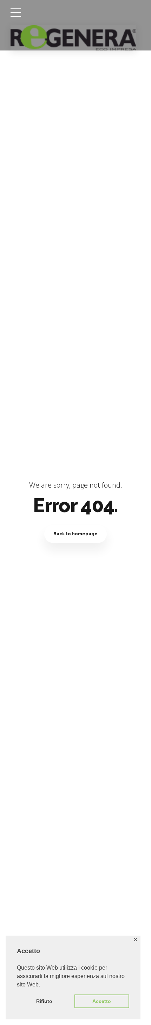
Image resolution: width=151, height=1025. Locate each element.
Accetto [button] (101, 1001)
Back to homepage (75, 533)
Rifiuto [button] (44, 1001)
